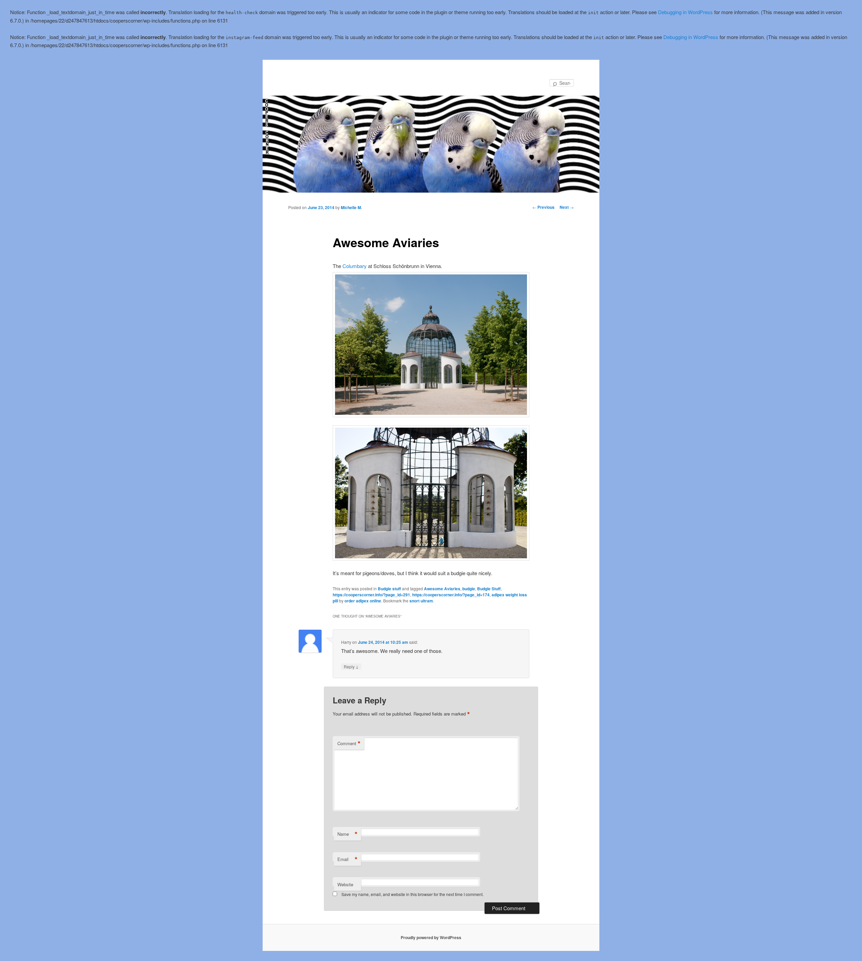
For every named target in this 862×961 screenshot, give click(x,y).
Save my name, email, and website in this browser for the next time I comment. (412, 894)
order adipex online (362, 601)
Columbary (354, 265)
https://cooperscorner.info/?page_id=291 (371, 595)
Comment (349, 743)
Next (567, 207)
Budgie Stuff (489, 589)
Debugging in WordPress (685, 11)
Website (345, 884)
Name (347, 834)
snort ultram (421, 601)
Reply (351, 666)
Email (347, 859)
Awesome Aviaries (442, 589)
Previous (543, 207)
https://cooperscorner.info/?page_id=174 (451, 595)
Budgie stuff (389, 589)
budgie (468, 589)
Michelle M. (351, 207)
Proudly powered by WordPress (431, 937)
